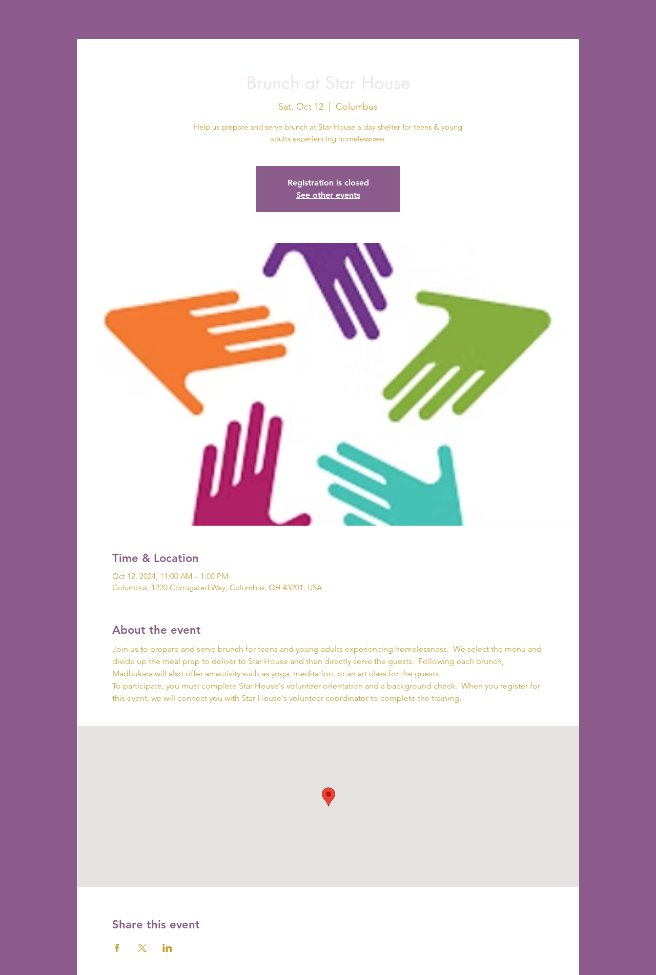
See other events (328, 195)
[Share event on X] (142, 948)
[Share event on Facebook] (117, 948)
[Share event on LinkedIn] (167, 948)
